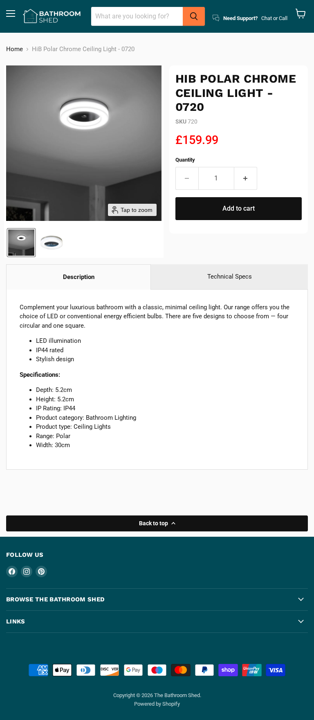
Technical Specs (229, 276)
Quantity (185, 160)
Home (14, 49)
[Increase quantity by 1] (245, 178)
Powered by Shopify (157, 704)
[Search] (194, 16)
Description (78, 277)
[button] (21, 242)
